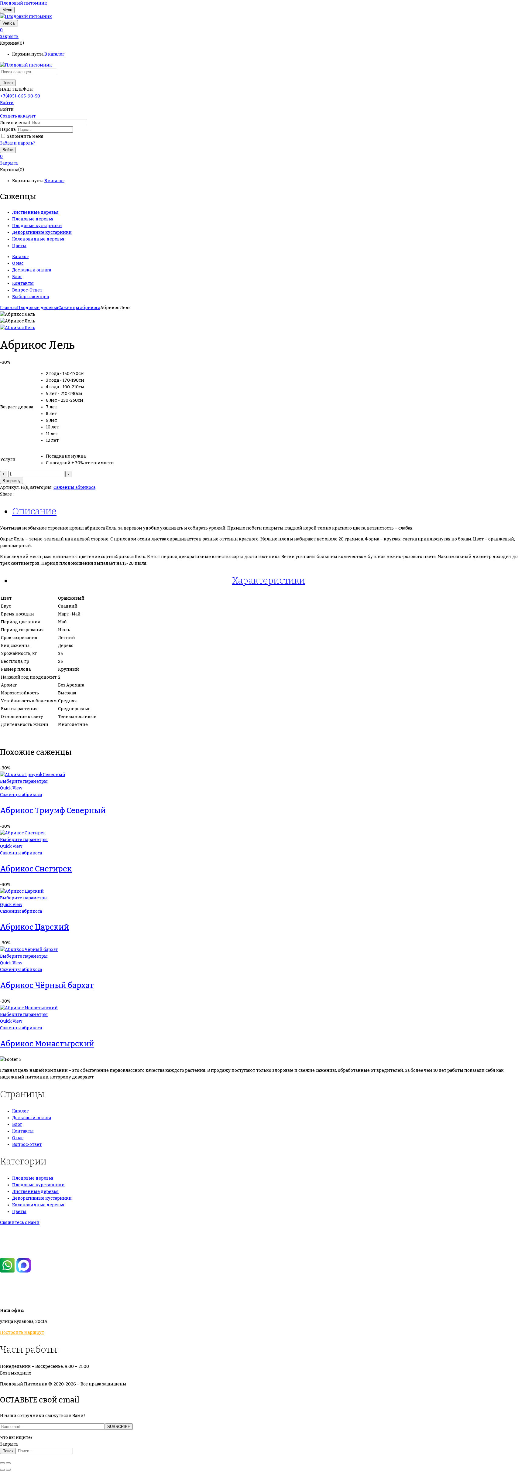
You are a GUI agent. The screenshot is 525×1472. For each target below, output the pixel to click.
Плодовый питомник (23, 3)
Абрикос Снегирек (36, 869)
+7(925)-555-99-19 (19, 1246)
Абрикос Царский (34, 927)
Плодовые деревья (37, 307)
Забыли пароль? (17, 143)
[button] (262, 30)
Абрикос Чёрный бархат (47, 985)
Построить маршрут (22, 1332)
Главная (8, 307)
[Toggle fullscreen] (8, 1463)
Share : (7, 494)
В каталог (54, 54)
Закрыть (9, 36)
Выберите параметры (24, 781)
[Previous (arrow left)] (2, 1470)
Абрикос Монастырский (47, 1043)
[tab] (268, 511)
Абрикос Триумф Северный (53, 810)
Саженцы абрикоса (79, 307)
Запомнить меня (25, 136)
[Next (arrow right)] (8, 1470)
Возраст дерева (16, 407)
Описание (34, 511)
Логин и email (15, 122)
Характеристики (268, 580)
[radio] (80, 373)
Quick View (11, 788)
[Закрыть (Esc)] (2, 1463)
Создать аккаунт (18, 116)
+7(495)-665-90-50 (20, 96)
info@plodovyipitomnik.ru (56, 1293)
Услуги (7, 459)
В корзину (11, 481)
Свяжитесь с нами (19, 1222)
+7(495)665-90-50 (19, 1233)
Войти (7, 102)
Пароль (8, 129)
